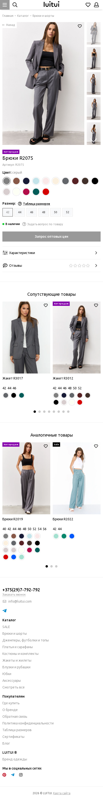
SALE (6, 627)
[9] (65, 181)
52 (67, 212)
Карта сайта (61, 793)
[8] (56, 181)
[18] (16, 192)
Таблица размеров (17, 730)
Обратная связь (14, 716)
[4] (26, 181)
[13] (85, 181)
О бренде (10, 710)
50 (55, 212)
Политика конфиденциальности (28, 723)
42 (7, 212)
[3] (16, 181)
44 (19, 212)
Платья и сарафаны (17, 647)
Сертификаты (13, 737)
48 (43, 212)
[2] (6, 181)
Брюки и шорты (14, 633)
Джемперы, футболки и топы (25, 640)
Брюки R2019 (12, 519)
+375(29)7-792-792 (21, 589)
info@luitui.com (20, 601)
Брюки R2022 (63, 519)
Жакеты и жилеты (16, 660)
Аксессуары (11, 680)
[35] (36, 192)
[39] (46, 192)
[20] (26, 192)
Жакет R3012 (63, 378)
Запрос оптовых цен (51, 236)
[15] (6, 192)
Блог (6, 743)
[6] (36, 181)
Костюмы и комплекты (20, 654)
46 (31, 212)
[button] (34, 140)
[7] (46, 181)
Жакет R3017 (12, 378)
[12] (75, 181)
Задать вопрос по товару (45, 224)
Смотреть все (13, 687)
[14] (95, 181)
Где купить (11, 703)
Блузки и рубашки (16, 667)
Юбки (6, 674)
